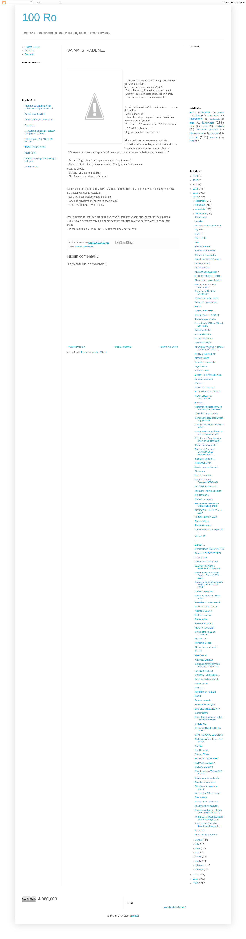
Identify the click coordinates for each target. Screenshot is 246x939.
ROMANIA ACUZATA (205, 763)
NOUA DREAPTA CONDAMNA (203, 397)
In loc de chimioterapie (206, 302)
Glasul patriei (201, 683)
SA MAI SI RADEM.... (205, 310)
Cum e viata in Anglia (205, 319)
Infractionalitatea (203, 330)
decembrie (200, 201)
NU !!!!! (198, 651)
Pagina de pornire (122, 347)
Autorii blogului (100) (35, 114)
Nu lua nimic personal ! (206, 801)
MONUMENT (201, 639)
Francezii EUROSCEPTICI (208, 553)
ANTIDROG (30, 153)
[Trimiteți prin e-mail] (117, 242)
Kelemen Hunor (203, 246)
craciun (204, 126)
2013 (195, 193)
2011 (195, 874)
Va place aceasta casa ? (207, 272)
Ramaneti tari (201, 619)
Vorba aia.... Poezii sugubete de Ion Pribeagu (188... (209, 818)
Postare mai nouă (76, 347)
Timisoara (200, 471)
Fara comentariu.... (204, 700)
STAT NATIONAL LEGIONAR (209, 735)
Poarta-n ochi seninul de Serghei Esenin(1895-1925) (207, 575)
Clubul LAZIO (31, 166)
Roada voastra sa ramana (207, 391)
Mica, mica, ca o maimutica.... (209, 280)
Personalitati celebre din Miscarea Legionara (207, 504)
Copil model (201, 217)
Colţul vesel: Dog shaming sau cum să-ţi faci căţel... (208, 439)
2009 (195, 883)
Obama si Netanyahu (205, 255)
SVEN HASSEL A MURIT (207, 315)
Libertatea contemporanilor (208, 225)
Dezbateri (29, 54)
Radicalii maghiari (204, 499)
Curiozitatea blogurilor (206, 445)
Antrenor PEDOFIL (204, 623)
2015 (195, 184)
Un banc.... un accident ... (207, 675)
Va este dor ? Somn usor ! (207, 793)
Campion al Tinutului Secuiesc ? (205, 292)
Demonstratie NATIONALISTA (209, 549)
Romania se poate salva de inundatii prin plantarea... (208, 408)
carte (192, 126)
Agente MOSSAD (203, 611)
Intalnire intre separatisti (206, 806)
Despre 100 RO (32, 47)
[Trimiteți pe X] (124, 242)
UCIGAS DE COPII (204, 767)
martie (198, 861)
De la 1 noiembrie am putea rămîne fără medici (208, 718)
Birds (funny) (201, 557)
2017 (195, 180)
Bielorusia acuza (203, 615)
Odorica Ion (88, 247)
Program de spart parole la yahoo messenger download (39, 107)
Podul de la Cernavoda (206, 561)
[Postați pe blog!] (120, 242)
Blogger (135, 916)
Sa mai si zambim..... (205, 459)
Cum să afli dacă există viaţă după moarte (209, 419)
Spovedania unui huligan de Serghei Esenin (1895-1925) (209, 585)
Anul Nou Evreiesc (204, 660)
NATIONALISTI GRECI (206, 606)
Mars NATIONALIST (204, 628)
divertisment (196, 133)
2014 (195, 189)
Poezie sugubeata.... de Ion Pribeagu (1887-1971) (208, 811)
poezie (214, 137)
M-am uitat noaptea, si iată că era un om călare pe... (209, 348)
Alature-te (29, 50)
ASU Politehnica (203, 334)
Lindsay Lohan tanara (205, 486)
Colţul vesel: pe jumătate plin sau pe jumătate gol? (209, 432)
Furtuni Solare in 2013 (206, 517)
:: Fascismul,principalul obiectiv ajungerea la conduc (40, 132)
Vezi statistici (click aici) (175, 907)
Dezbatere (30, 125)
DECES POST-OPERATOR (208, 276)
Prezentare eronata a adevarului (205, 285)
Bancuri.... (200, 545)
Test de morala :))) (204, 671)
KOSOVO (199, 830)
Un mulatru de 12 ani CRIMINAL (205, 633)
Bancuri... (199, 402)
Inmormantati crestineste (207, 679)
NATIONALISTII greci (205, 354)
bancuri (78, 247)
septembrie (201, 213)
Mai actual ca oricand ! (206, 647)
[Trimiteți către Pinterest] (131, 242)
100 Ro (39, 17)
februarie (200, 865)
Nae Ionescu (201, 797)
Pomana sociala (203, 342)
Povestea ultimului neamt (207, 602)
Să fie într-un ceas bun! (206, 413)
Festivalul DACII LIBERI (206, 758)
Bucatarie (205, 112)
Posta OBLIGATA (203, 463)
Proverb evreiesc (203, 525)
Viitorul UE (200, 536)
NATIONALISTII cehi (205, 387)
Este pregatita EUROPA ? (207, 709)
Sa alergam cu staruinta (206, 467)
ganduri (214, 133)
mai (197, 852)
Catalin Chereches (204, 591)
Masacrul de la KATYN (206, 834)
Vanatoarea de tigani (205, 704)
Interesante (196, 118)
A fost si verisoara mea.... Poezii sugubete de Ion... (208, 824)
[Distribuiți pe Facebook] (127, 242)
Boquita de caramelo (205, 782)
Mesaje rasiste (202, 358)
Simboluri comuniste (205, 362)
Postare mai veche (169, 347)
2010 (195, 879)
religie (193, 140)
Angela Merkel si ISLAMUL (208, 259)
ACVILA (199, 746)
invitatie (199, 221)
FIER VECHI (201, 655)
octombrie (200, 209)
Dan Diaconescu (203, 475)
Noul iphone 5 (202, 495)
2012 (195, 197)
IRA (197, 242)
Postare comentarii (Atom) (94, 352)
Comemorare (201, 713)
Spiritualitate (215, 119)
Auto (192, 112)
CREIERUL (200, 724)
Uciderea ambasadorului (207, 778)
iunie (198, 848)
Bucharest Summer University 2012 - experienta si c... (204, 452)
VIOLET (199, 234)
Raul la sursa (201, 750)
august (199, 840)
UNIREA (199, 687)
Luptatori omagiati (204, 379)
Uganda (199, 229)
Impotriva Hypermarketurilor (208, 491)
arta (192, 122)
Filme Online (213, 115)
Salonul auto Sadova (205, 250)
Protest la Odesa (203, 643)
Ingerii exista (201, 366)
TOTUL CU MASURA (35, 147)
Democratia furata (204, 338)
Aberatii (199, 383)
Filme (197, 115)
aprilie (198, 856)
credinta (219, 126)
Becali (198, 306)
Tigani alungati (202, 267)
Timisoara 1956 (202, 263)
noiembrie (200, 205)
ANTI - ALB (200, 238)
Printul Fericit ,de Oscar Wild (38, 119)
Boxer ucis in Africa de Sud (208, 375)
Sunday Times (202, 754)
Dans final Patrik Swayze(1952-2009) (206, 480)
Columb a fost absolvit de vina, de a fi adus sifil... (207, 665)
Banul (198, 696)
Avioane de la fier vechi (206, 298)
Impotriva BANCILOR (205, 692)
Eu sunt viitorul (202, 521)
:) (195, 540)
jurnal (194, 137)
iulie (197, 844)
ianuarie (199, 869)
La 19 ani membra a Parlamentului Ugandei (207, 567)
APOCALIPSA (202, 370)
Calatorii (220, 112)
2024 (195, 176)
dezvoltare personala (207, 129)
